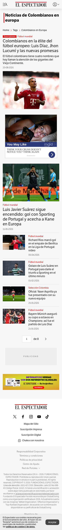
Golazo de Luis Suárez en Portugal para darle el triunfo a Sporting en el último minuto (43, 271)
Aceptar (52, 522)
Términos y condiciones (31, 456)
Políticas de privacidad (31, 460)
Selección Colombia (38, 287)
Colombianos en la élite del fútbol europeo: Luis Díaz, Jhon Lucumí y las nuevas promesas (30, 45)
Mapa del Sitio (31, 423)
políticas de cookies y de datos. (20, 526)
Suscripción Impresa (31, 429)
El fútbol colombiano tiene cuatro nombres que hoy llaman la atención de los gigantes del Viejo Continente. (31, 59)
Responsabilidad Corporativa (31, 451)
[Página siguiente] (45, 340)
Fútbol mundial (25, 36)
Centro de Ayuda (31, 464)
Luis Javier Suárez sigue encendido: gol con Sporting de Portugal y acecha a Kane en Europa (29, 217)
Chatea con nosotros (33, 440)
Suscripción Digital (31, 434)
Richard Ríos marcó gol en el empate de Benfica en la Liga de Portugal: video (43, 245)
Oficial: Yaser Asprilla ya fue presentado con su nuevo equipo (42, 295)
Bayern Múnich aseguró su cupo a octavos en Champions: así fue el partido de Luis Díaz (42, 319)
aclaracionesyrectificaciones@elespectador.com (37, 493)
